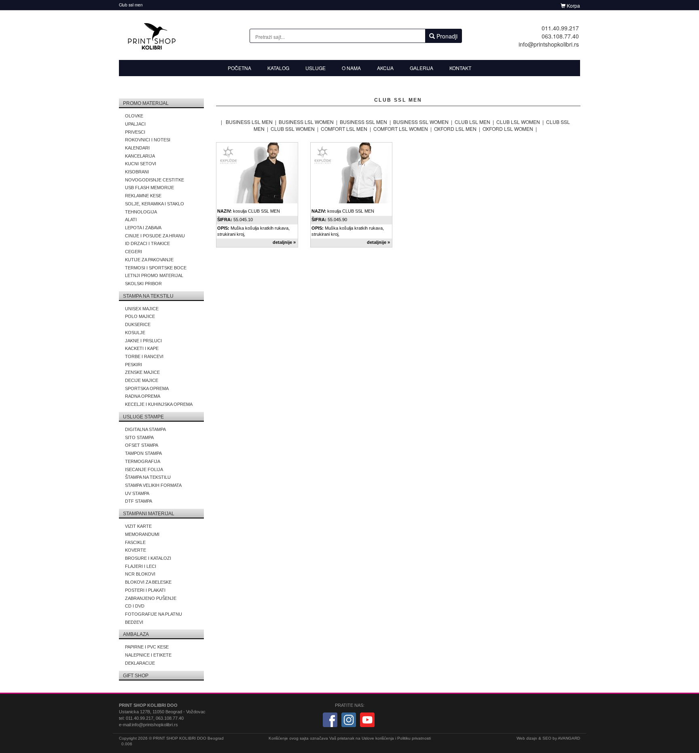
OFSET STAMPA (141, 445)
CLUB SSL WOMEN (293, 128)
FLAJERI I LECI (140, 566)
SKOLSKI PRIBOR (143, 283)
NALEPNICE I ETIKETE (148, 655)
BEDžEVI (134, 622)
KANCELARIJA (140, 156)
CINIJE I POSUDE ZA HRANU (155, 235)
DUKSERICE (137, 324)
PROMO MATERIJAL (146, 103)
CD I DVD (134, 606)
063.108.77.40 (560, 36)
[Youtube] (367, 719)
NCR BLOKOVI (140, 574)
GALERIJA (421, 67)
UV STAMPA (137, 493)
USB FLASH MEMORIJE (149, 187)
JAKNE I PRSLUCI (143, 340)
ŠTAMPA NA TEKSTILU (148, 477)
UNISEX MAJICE (142, 308)
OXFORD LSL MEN (455, 128)
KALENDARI (137, 147)
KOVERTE (135, 550)
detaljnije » (284, 242)
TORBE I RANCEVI (144, 356)
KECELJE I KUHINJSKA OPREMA (159, 404)
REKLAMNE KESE (143, 195)
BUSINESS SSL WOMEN (421, 121)
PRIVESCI (135, 132)
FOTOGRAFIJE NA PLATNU (153, 614)
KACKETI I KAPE (142, 348)
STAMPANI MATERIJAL (148, 513)
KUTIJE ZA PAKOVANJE (149, 259)
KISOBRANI (137, 171)
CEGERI (133, 251)
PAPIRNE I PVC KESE (147, 646)
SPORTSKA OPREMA (147, 388)
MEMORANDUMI (142, 534)
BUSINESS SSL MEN (363, 121)
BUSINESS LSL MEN (249, 121)
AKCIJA (385, 67)
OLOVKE (134, 115)
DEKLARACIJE (140, 663)
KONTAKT (460, 67)
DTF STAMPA (138, 501)
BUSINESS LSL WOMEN (306, 121)
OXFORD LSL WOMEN (508, 128)
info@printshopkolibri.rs (549, 44)
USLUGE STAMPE (143, 417)
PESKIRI (133, 364)
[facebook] (330, 719)
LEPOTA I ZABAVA (143, 227)
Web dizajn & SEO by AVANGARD (548, 738)
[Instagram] (348, 719)
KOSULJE (135, 332)
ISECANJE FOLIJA (144, 469)
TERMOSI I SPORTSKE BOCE (155, 267)
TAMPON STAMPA (143, 453)
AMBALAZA (136, 634)
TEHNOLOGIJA (141, 211)
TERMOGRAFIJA (142, 461)
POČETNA (239, 67)
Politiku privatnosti (414, 738)
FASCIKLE (135, 542)
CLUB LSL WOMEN (518, 121)
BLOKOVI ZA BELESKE (148, 582)
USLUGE (315, 67)
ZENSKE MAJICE (142, 372)
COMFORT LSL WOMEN (400, 128)
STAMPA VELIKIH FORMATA (153, 485)
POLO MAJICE (140, 316)
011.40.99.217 (560, 28)
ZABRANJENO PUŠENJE (150, 598)
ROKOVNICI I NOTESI (147, 139)
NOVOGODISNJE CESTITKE (154, 179)
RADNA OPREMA (142, 396)
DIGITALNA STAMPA (145, 429)
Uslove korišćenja (378, 738)
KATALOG (278, 67)
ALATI (131, 219)
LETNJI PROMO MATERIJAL (154, 275)
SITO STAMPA (139, 437)
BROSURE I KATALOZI (148, 558)
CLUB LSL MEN (472, 121)
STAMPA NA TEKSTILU (148, 296)
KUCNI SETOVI (140, 163)
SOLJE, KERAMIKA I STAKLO (154, 203)
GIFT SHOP (135, 675)
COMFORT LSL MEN (344, 128)
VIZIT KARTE (138, 526)
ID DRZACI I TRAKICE (147, 243)
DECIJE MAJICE (141, 380)
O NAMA (351, 67)
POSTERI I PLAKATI (145, 590)
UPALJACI (135, 124)
